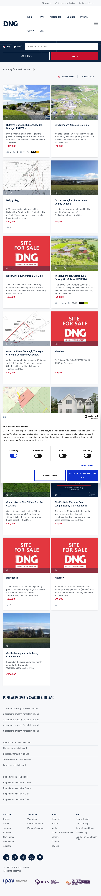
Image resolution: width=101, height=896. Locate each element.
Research (56, 823)
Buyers (6, 819)
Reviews (55, 846)
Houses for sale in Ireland (15, 748)
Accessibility (81, 832)
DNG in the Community (62, 832)
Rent (19, 47)
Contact (71, 16)
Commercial (8, 841)
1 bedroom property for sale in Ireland (20, 708)
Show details (87, 465)
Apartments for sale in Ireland (17, 742)
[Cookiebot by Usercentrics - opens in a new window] (86, 417)
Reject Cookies (50, 475)
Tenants (7, 828)
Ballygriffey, (12, 200)
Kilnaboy (59, 577)
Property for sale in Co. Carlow (17, 782)
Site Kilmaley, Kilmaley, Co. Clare (72, 125)
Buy (8, 47)
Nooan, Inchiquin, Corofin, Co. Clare (25, 275)
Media (54, 828)
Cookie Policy (82, 823)
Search (74, 56)
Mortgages (55, 16)
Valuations (32, 819)
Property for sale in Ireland (15, 777)
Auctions (7, 846)
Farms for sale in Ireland (14, 765)
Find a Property (30, 23)
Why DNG (42, 23)
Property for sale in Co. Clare (16, 793)
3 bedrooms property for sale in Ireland (21, 719)
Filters (28, 56)
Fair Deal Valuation (36, 823)
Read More (13, 143)
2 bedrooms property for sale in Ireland (21, 714)
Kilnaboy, (59, 351)
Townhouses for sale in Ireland (17, 759)
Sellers (6, 823)
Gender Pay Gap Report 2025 (86, 838)
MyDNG (84, 16)
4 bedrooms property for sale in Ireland (21, 725)
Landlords (7, 832)
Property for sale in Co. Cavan (17, 788)
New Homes (8, 837)
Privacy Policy (82, 819)
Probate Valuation (35, 828)
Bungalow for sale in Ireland (16, 754)
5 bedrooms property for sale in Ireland (21, 731)
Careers (55, 837)
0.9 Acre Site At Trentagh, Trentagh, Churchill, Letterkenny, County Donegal (24, 354)
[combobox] (61, 46)
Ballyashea (12, 577)
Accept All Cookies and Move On (82, 475)
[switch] (38, 456)
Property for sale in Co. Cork (16, 799)
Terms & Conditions (85, 828)
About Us (56, 819)
